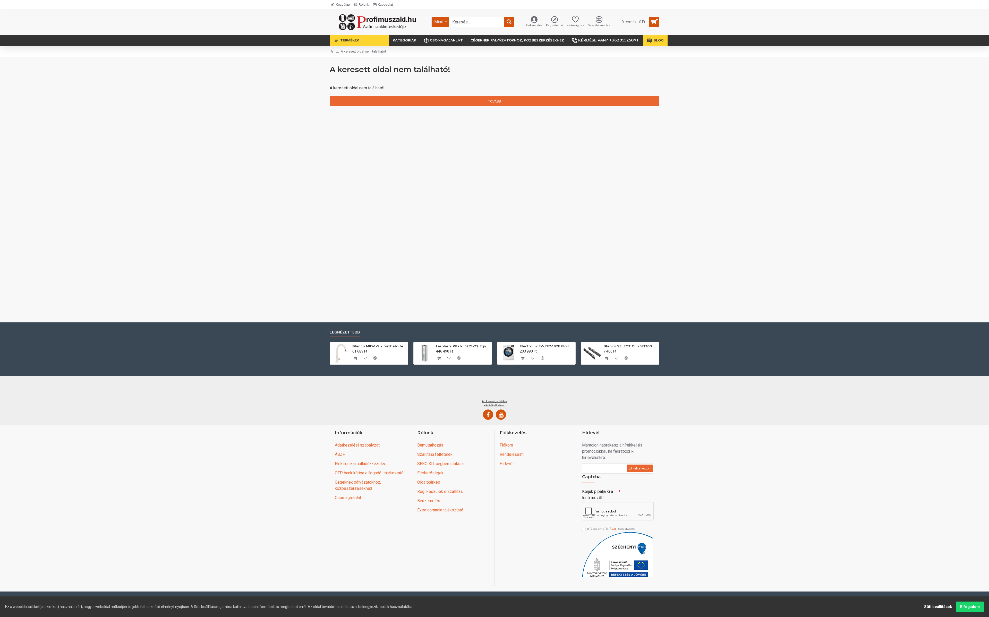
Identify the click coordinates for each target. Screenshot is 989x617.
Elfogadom (970, 606)
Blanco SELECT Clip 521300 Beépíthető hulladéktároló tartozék (630, 346)
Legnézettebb (345, 332)
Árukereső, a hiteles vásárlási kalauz (494, 403)
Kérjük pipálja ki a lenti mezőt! (597, 494)
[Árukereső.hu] (494, 389)
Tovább (494, 101)
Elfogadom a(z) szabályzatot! (611, 528)
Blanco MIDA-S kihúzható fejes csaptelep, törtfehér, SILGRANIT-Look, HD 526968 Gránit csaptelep (379, 346)
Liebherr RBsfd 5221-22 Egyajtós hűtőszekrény (463, 346)
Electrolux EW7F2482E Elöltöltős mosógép (547, 346)
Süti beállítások (938, 606)
